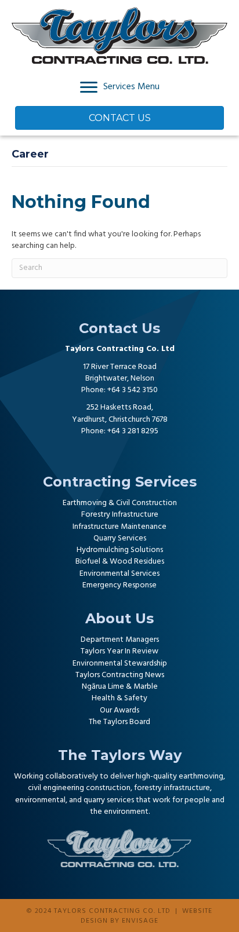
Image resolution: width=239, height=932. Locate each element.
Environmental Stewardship (120, 663)
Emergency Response (119, 585)
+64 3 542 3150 (132, 390)
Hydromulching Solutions (120, 550)
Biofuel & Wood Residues (119, 561)
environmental (40, 800)
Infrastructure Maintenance (119, 526)
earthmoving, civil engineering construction (127, 782)
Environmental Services (119, 573)
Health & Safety (119, 698)
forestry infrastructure (172, 788)
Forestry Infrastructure (119, 514)
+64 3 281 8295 (132, 431)
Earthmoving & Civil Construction (120, 503)
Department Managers (120, 639)
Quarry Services (119, 538)
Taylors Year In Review (119, 651)
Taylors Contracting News (119, 675)
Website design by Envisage (146, 916)
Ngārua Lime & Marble (120, 686)
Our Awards (119, 710)
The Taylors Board (119, 722)
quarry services (109, 800)
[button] (96, 451)
